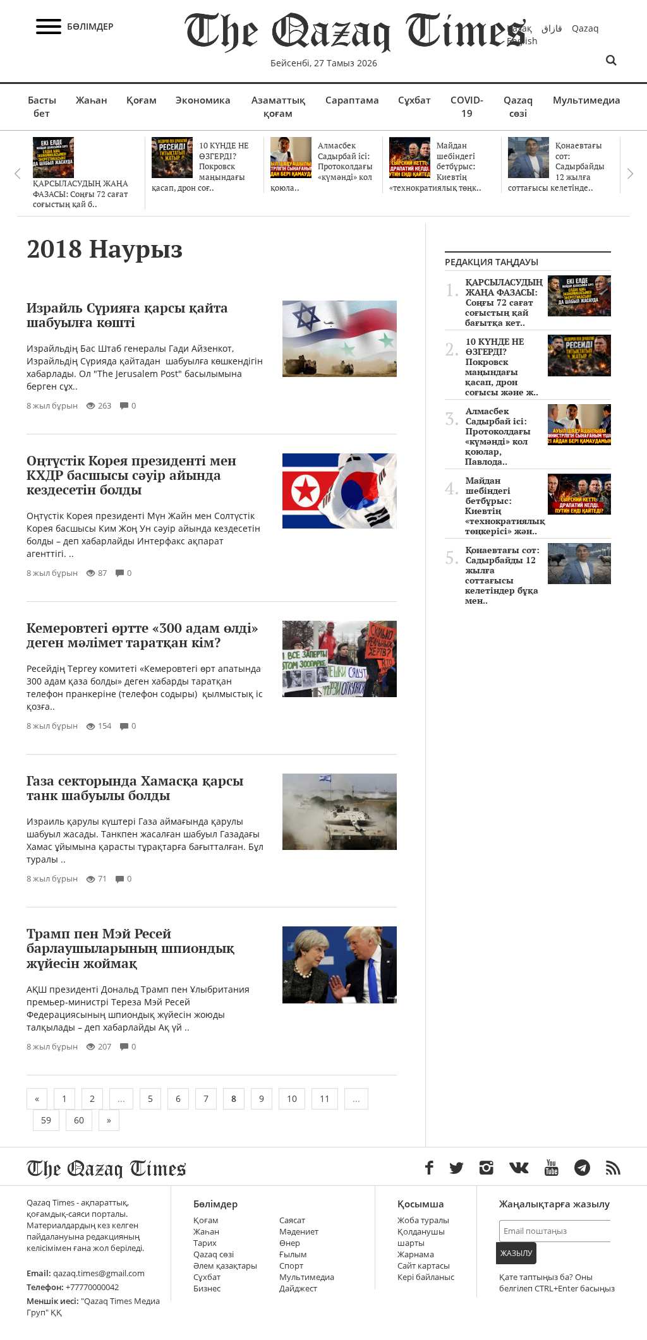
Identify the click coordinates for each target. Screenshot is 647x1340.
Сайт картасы (423, 1265)
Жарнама (415, 1254)
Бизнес (207, 1288)
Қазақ (519, 28)
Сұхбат (414, 99)
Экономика (203, 99)
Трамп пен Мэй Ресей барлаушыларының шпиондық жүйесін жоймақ (130, 947)
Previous (17, 173)
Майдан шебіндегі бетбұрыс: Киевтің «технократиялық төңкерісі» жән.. (505, 506)
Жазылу (516, 1253)
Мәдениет (298, 1231)
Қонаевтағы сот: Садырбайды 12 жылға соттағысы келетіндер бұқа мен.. (502, 575)
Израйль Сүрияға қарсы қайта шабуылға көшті (127, 315)
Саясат (292, 1220)
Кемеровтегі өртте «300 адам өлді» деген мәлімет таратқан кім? (142, 635)
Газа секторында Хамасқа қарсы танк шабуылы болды (135, 788)
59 (46, 1120)
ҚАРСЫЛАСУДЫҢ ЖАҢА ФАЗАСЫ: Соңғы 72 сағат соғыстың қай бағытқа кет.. (504, 302)
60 (79, 1120)
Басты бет (42, 106)
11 (325, 1098)
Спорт (291, 1265)
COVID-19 (466, 106)
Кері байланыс (425, 1277)
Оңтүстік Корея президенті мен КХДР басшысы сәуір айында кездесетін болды (131, 475)
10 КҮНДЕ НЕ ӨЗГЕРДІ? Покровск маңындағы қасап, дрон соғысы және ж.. (501, 367)
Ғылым (293, 1254)
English (522, 41)
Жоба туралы (423, 1220)
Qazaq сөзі (518, 106)
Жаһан (91, 99)
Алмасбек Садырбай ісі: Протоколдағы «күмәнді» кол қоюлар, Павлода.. (498, 436)
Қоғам (141, 99)
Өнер (289, 1243)
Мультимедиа (586, 99)
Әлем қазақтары (225, 1265)
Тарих (205, 1243)
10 (292, 1098)
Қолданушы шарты (421, 1237)
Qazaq (585, 28)
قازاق (551, 28)
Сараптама (352, 99)
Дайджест (298, 1288)
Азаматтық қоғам (278, 106)
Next (630, 173)
